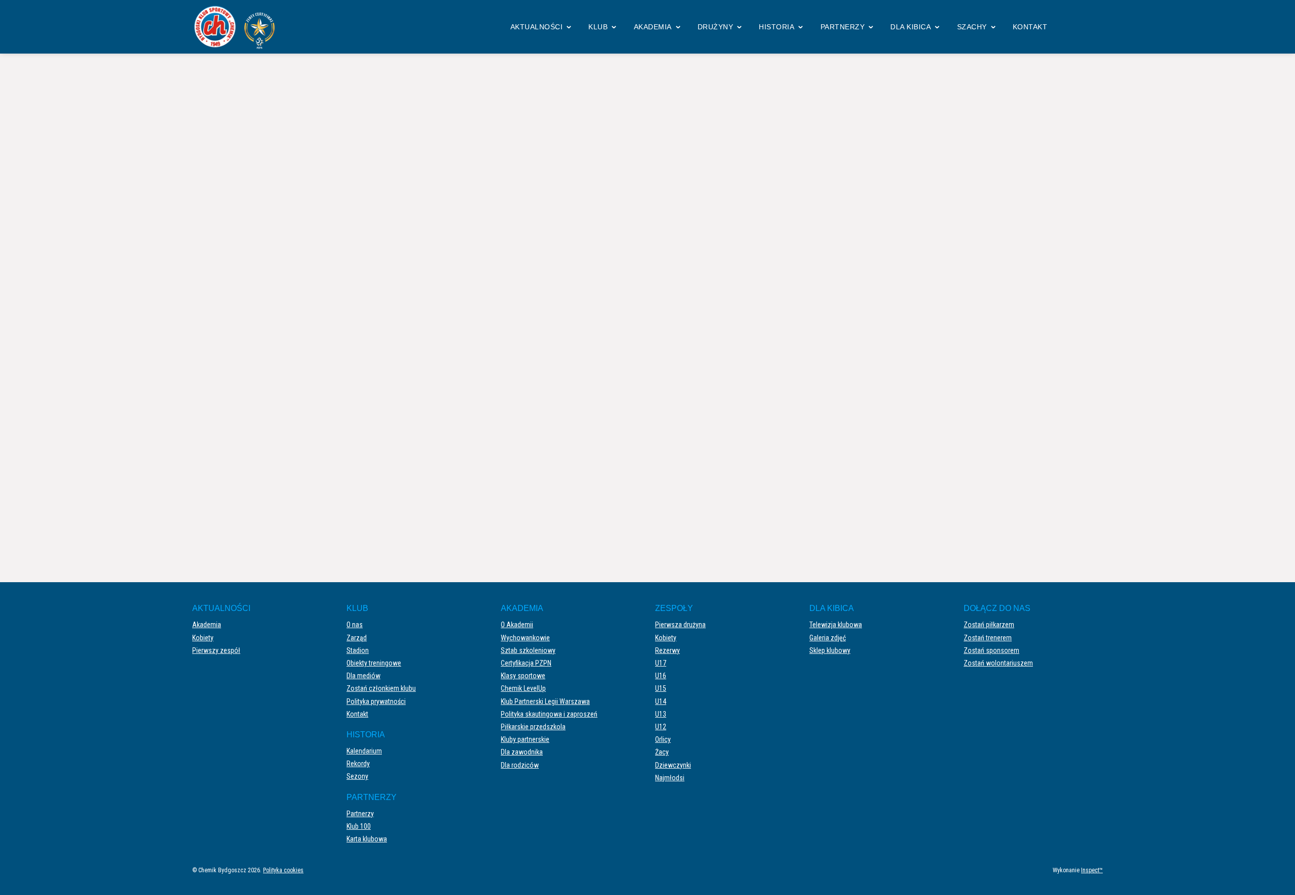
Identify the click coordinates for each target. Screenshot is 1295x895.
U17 (660, 663)
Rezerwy (667, 650)
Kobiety (202, 638)
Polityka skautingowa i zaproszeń (549, 714)
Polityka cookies (283, 870)
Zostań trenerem (988, 638)
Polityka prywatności (376, 701)
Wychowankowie (525, 638)
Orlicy (663, 739)
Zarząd (357, 638)
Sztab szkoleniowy (528, 650)
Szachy (972, 27)
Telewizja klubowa (835, 625)
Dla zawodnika (522, 752)
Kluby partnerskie (525, 739)
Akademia (653, 27)
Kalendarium (364, 751)
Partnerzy (843, 27)
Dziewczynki (673, 765)
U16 (660, 676)
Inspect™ (1092, 870)
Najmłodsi (669, 778)
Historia (776, 27)
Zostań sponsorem (991, 650)
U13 (660, 714)
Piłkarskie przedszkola (533, 727)
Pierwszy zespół (216, 650)
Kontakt (1030, 27)
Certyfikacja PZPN (526, 663)
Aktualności (536, 27)
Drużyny (715, 27)
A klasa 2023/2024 (633, 95)
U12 (660, 727)
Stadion (358, 650)
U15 (660, 688)
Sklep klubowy (829, 650)
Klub (598, 27)
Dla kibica (910, 27)
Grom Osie (426, 296)
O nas (355, 625)
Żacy (662, 752)
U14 (660, 701)
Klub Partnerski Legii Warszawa (545, 701)
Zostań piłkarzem (989, 625)
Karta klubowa (367, 839)
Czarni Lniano (864, 296)
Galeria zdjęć (827, 638)
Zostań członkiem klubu (381, 688)
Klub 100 (359, 826)
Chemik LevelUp (523, 688)
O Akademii (517, 625)
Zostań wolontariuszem (998, 663)
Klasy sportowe (523, 676)
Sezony (357, 776)
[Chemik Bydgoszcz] (237, 27)
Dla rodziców (520, 765)
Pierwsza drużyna (680, 625)
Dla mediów (363, 676)
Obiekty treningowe (374, 663)
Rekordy (358, 764)
